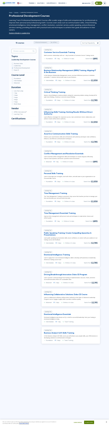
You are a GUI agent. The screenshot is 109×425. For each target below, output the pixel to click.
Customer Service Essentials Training (59, 52)
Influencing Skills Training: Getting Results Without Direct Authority (68, 113)
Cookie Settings (78, 422)
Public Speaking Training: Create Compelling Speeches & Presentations (67, 234)
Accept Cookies (89, 422)
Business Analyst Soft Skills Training (59, 333)
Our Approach (51, 3)
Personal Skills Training (53, 173)
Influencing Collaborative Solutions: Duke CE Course (65, 294)
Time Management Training (55, 193)
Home (10, 12)
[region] (54, 422)
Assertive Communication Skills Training (61, 134)
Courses (16, 12)
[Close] (106, 422)
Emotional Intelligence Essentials (57, 314)
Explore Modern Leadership (19, 33)
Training (31, 3)
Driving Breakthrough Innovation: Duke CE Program (65, 274)
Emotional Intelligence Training (57, 255)
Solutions (40, 3)
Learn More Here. (24, 423)
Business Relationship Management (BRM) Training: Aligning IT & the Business (70, 71)
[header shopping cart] (104, 3)
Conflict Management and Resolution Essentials (63, 153)
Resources (61, 3)
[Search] (92, 3)
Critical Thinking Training (54, 92)
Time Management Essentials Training (60, 213)
